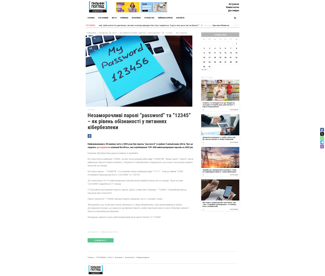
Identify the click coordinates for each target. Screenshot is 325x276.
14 (231, 53)
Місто (110, 257)
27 (225, 62)
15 (236, 53)
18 (215, 57)
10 (209, 53)
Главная (91, 33)
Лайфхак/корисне (142, 257)
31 (209, 67)
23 (204, 62)
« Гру (202, 69)
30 (204, 67)
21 (231, 57)
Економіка (234, 109)
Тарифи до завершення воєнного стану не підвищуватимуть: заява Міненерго (219, 170)
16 (204, 57)
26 (220, 62)
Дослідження (93, 232)
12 (220, 53)
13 (225, 53)
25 (215, 62)
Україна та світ (108, 33)
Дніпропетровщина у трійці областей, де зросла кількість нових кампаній (219, 138)
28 (231, 62)
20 (225, 57)
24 (209, 62)
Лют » (205, 69)
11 (215, 53)
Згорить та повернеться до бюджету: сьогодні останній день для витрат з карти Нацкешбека (218, 104)
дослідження (103, 147)
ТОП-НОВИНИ (101, 257)
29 (236, 62)
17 (209, 57)
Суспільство (129, 257)
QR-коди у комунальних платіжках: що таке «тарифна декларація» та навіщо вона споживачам (219, 204)
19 (220, 57)
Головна (91, 257)
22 (236, 57)
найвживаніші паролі (109, 232)
